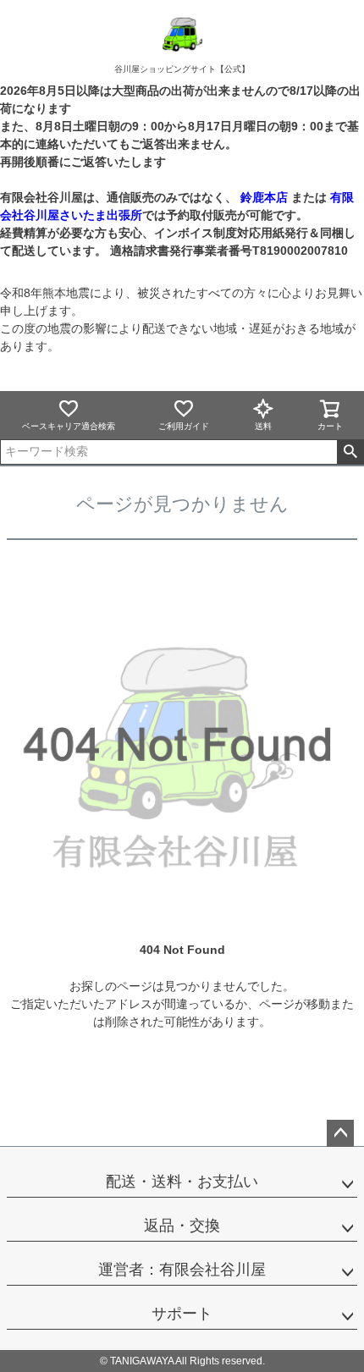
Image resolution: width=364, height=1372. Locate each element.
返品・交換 (182, 1225)
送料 (263, 426)
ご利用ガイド (183, 426)
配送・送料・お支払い (182, 1181)
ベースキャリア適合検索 (68, 426)
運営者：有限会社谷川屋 (182, 1269)
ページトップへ (340, 1133)
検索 (350, 452)
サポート (182, 1313)
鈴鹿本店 (264, 197)
